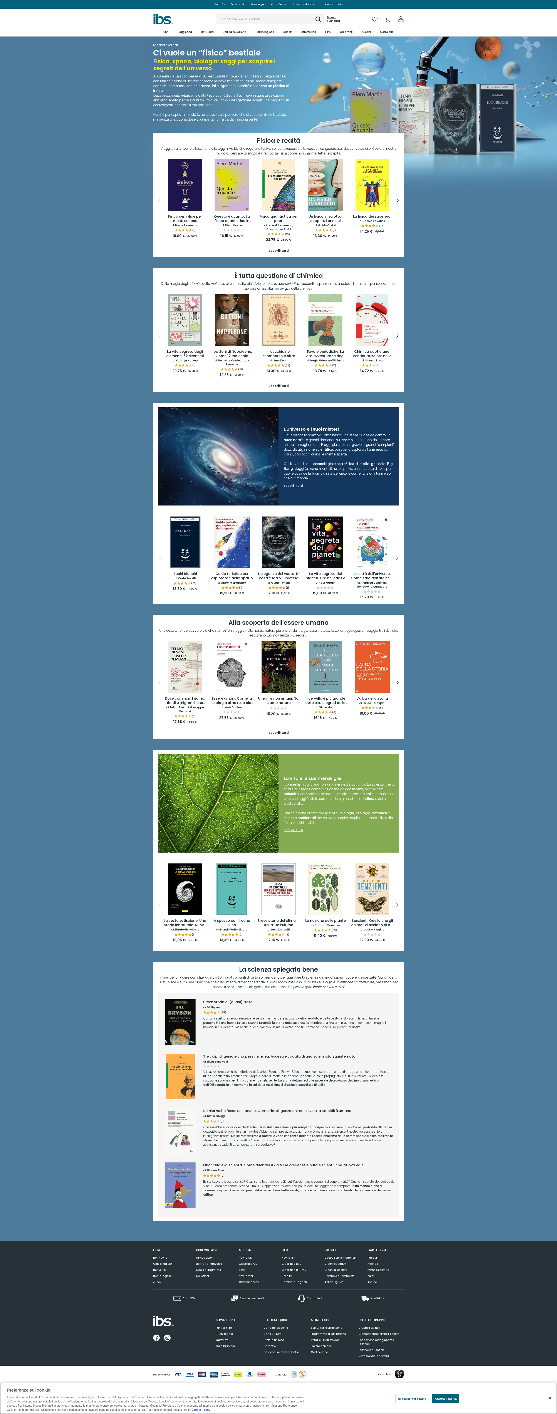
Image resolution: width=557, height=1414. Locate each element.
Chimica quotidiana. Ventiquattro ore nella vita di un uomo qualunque (372, 354)
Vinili (242, 1270)
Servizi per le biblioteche (326, 1328)
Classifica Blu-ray (294, 1270)
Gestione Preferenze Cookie (281, 1352)
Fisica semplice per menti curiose (185, 218)
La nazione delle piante (325, 921)
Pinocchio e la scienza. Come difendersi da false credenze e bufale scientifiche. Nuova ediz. (283, 1165)
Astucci (372, 1282)
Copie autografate (208, 1270)
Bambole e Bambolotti (339, 1276)
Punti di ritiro (238, 4)
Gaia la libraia (225, 1346)
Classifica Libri (163, 1264)
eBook (157, 1282)
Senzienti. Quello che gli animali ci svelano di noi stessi (372, 923)
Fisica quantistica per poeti (279, 218)
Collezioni (202, 1276)
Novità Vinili (246, 1276)
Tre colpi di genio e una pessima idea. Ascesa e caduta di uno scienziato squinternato (279, 1056)
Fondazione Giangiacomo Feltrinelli (376, 1342)
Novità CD (245, 1258)
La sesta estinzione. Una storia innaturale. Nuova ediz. (185, 923)
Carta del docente (304, 4)
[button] (318, 19)
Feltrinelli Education (371, 1350)
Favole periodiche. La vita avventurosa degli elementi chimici (325, 354)
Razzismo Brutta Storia (374, 1356)
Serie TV (287, 1276)
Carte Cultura (279, 4)
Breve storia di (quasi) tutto (228, 1002)
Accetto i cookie (446, 1399)
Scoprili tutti (293, 830)
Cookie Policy (200, 1409)
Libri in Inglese (162, 1276)
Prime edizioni (205, 1258)
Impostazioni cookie (412, 1399)
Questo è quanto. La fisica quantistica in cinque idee (232, 218)
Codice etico (319, 1352)
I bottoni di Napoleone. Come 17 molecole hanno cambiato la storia (232, 354)
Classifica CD (248, 1264)
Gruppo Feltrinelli (369, 1328)
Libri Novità (160, 1258)
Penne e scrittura (378, 1270)
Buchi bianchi (185, 574)
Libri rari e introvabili (209, 1264)
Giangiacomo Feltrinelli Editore (379, 1334)
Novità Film (289, 1258)
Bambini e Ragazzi (294, 1282)
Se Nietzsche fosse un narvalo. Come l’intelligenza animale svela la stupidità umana (277, 1110)
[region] (278, 1398)
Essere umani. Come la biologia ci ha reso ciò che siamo (232, 700)
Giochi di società (336, 1270)
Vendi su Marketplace (325, 1340)
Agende (372, 1264)
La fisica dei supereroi (372, 216)
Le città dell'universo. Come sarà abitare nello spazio (372, 576)
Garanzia (269, 1346)
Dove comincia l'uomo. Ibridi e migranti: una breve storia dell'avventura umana (185, 700)
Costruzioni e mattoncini (341, 1258)
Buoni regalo (258, 4)
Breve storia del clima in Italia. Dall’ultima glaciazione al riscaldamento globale (279, 923)
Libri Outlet (159, 1270)
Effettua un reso (273, 1340)
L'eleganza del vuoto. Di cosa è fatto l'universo (278, 576)
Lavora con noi (321, 1346)
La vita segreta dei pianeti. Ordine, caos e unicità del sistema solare (325, 576)
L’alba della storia (372, 698)
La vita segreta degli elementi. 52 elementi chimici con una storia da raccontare (185, 354)
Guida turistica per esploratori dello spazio (232, 576)
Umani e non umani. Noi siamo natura (278, 700)
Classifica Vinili (249, 1282)
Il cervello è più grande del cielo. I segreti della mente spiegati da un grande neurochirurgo (325, 700)
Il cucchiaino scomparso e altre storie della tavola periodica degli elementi (278, 354)
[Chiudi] (550, 1398)
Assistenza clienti (335, 4)
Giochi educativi (336, 1264)
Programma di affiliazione (328, 1334)
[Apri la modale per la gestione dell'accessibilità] (399, 1373)
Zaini (370, 1276)
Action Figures (334, 1282)
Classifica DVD (291, 1264)
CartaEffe (220, 4)
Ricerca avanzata (333, 19)
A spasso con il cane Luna (232, 923)
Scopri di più (180, 1034)
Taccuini (373, 1258)
